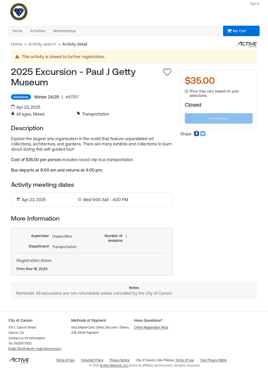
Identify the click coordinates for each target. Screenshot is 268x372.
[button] (167, 72)
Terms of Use (184, 360)
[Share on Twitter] (203, 135)
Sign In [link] (255, 4)
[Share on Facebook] (196, 135)
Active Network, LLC (114, 365)
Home (16, 44)
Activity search (42, 44)
